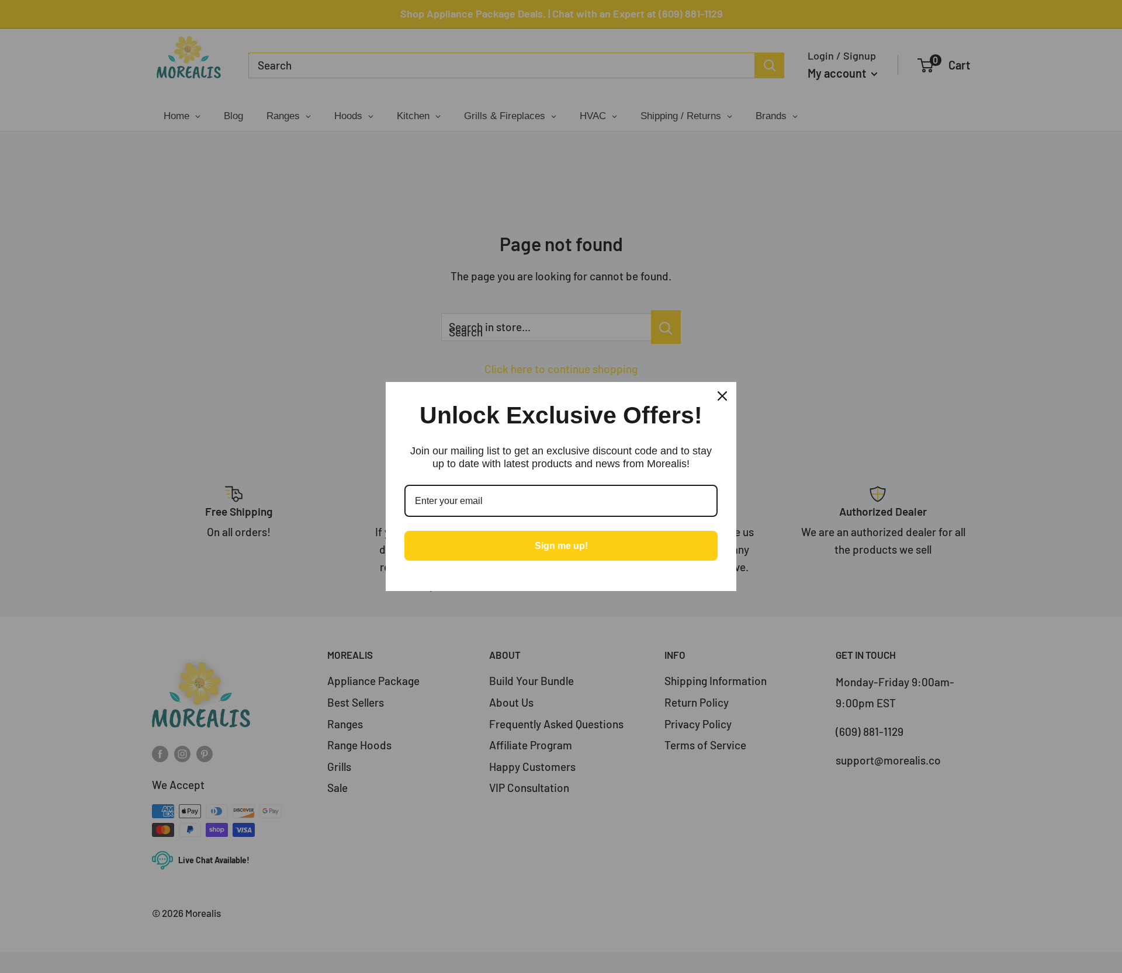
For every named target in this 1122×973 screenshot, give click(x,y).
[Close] (722, 396)
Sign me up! (561, 546)
